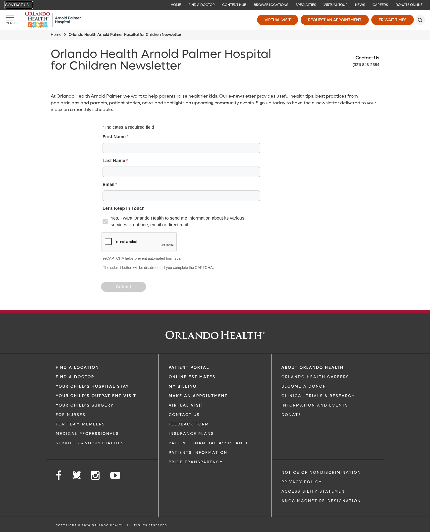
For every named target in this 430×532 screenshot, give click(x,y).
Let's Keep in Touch (124, 208)
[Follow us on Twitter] (76, 473)
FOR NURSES (71, 414)
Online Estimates (192, 376)
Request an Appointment (334, 19)
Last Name (114, 160)
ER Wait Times (392, 19)
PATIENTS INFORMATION (198, 452)
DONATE (291, 414)
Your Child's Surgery (85, 405)
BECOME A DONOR (303, 386)
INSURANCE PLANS (191, 433)
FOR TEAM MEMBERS (80, 424)
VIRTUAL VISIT (186, 405)
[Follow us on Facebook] (59, 475)
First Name (114, 136)
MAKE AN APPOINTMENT (198, 395)
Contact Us (17, 4)
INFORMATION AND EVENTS (314, 405)
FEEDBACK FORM (189, 424)
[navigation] (215, 5)
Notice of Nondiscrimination (321, 472)
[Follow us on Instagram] (95, 475)
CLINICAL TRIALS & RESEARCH (318, 395)
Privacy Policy (301, 481)
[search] (420, 20)
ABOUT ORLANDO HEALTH (312, 367)
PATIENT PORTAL (189, 367)
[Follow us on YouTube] (115, 475)
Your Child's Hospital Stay (92, 386)
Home (56, 34)
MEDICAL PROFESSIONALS (87, 433)
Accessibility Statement (314, 491)
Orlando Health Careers (315, 376)
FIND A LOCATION (77, 367)
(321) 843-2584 (366, 64)
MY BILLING (183, 386)
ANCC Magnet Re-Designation (321, 500)
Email (108, 184)
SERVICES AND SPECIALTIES (90, 443)
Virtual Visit (278, 19)
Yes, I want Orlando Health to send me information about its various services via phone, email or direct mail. (177, 221)
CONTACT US (184, 414)
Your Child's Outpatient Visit (96, 395)
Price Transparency (196, 462)
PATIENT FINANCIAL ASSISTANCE (209, 443)
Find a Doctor (75, 376)
